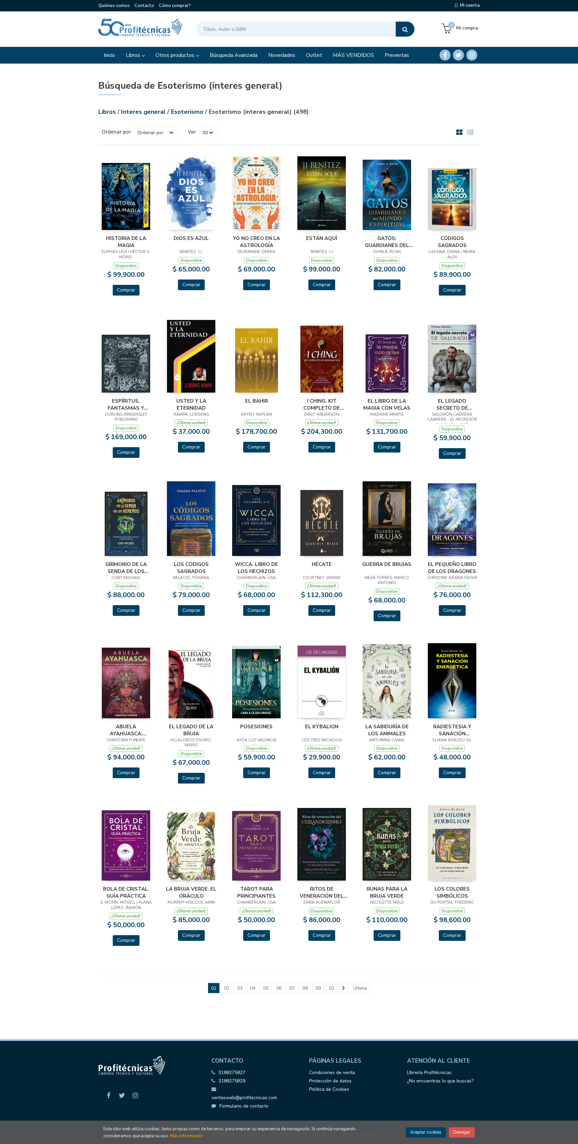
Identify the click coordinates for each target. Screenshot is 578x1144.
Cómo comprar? (175, 6)
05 (266, 988)
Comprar (126, 290)
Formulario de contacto (244, 1106)
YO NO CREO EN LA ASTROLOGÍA (256, 241)
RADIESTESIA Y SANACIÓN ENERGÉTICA (452, 730)
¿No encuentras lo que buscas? (440, 1081)
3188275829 (231, 1081)
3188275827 (231, 1072)
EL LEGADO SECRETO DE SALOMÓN (452, 404)
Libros (133, 55)
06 (279, 988)
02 (226, 988)
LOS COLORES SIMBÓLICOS (452, 892)
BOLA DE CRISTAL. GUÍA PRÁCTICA (126, 892)
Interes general (144, 112)
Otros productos (176, 55)
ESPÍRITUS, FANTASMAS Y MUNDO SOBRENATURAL (126, 404)
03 (240, 988)
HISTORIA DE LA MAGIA (126, 241)
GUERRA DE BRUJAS (386, 564)
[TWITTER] (458, 55)
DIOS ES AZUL (191, 238)
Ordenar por (116, 132)
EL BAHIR (256, 401)
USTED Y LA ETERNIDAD (191, 404)
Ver (192, 132)
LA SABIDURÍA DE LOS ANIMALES (387, 730)
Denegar (461, 1132)
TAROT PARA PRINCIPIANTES (256, 892)
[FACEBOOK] (445, 55)
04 (253, 988)
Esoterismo (188, 112)
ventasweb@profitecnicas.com (244, 1097)
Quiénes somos (114, 6)
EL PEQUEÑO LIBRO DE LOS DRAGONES (452, 567)
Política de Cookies (329, 1089)
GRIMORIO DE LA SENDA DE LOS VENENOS (126, 567)
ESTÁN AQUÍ (321, 238)
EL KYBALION (322, 726)
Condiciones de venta (332, 1072)
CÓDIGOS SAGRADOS (452, 241)
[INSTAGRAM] (471, 55)
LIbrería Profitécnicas (429, 1072)
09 (318, 988)
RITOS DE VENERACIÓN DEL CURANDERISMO (322, 892)
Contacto (144, 6)
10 (331, 988)
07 (292, 988)
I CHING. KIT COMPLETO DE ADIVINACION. (321, 404)
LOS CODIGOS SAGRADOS (191, 567)
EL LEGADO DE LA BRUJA (191, 730)
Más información (186, 1136)
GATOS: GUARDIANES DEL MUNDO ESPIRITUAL (387, 241)
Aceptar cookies (426, 1132)
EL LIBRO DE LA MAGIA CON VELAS (386, 404)
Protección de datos (330, 1081)
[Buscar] (405, 29)
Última (360, 988)
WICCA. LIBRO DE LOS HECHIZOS (256, 567)
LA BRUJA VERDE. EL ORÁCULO (191, 892)
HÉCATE (322, 564)
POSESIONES (256, 726)
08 (305, 988)
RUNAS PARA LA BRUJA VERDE (387, 892)
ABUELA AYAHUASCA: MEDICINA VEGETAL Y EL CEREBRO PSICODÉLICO (126, 730)
